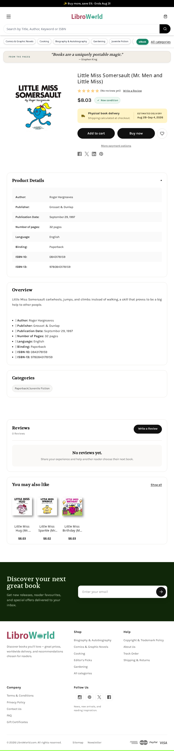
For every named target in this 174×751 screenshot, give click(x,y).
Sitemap (78, 742)
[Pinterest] (101, 154)
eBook (142, 41)
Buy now (136, 133)
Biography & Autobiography (71, 41)
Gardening (99, 41)
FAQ (9, 715)
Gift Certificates (17, 722)
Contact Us (14, 709)
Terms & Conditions (20, 695)
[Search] (165, 29)
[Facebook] (79, 154)
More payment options (116, 146)
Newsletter (94, 742)
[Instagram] (80, 697)
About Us (129, 647)
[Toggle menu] (8, 16)
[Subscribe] (161, 592)
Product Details (28, 180)
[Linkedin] (94, 154)
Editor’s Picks (83, 660)
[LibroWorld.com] (31, 635)
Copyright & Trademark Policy (143, 640)
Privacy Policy (16, 702)
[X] (87, 154)
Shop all (156, 485)
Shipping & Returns (136, 660)
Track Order (131, 653)
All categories (161, 42)
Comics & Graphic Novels (19, 41)
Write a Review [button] (132, 90)
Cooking (44, 41)
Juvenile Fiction (120, 41)
